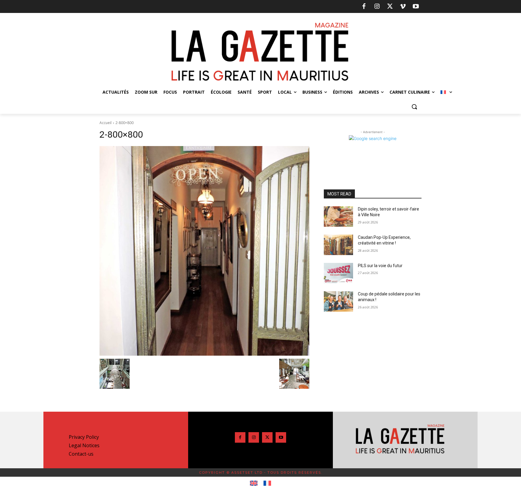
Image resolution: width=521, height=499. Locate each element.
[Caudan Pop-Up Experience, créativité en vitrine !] (338, 245)
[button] (414, 106)
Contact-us (81, 454)
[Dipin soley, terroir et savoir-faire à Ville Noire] (338, 216)
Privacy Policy (84, 437)
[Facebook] (364, 6)
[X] (390, 6)
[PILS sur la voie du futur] (338, 273)
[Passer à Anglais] (253, 483)
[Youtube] (416, 6)
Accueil (105, 122)
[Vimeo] (403, 6)
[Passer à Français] (267, 483)
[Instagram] (377, 6)
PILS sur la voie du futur (380, 265)
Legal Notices (84, 445)
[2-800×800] (204, 251)
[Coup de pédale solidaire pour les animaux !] (338, 301)
